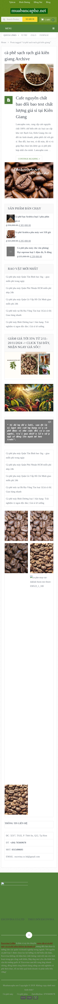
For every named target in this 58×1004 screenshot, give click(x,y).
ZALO (33, 35)
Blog (48, 2)
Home (3, 42)
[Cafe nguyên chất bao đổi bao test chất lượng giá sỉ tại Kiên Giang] (29, 78)
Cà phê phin (22, 994)
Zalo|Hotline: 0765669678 (43, 994)
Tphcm (12, 2)
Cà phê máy (8, 994)
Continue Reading (28, 159)
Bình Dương (24, 2)
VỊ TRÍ (24, 35)
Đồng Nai (38, 2)
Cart (49, 20)
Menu (8, 28)
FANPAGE (44, 35)
